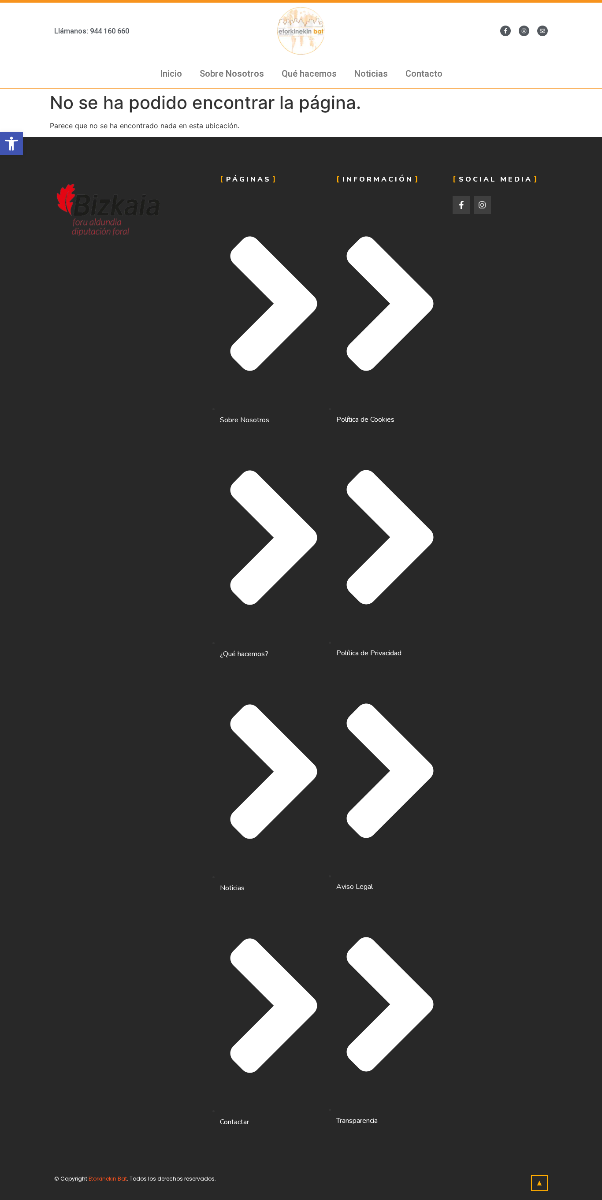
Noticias (371, 73)
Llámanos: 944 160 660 (91, 31)
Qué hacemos (309, 73)
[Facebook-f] (505, 31)
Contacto (423, 73)
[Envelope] (542, 31)
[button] (11, 143)
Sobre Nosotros (232, 73)
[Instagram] (524, 31)
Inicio (171, 73)
